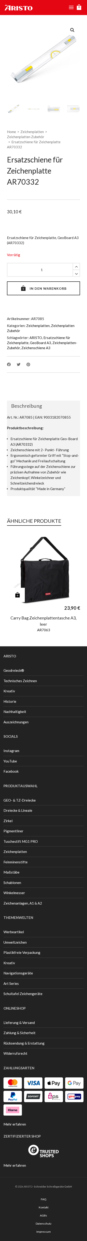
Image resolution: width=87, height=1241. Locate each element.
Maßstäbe (11, 872)
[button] (72, 30)
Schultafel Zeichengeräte (22, 994)
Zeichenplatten (32, 132)
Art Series (11, 983)
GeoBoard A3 (40, 343)
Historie (9, 701)
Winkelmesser (14, 893)
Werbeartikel (13, 932)
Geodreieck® (13, 670)
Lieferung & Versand (19, 1022)
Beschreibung (26, 406)
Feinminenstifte (15, 862)
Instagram (11, 751)
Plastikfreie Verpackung (21, 952)
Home (11, 132)
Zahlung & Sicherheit (19, 1033)
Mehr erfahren (14, 1124)
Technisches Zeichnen (20, 681)
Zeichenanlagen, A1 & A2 (22, 903)
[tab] (24, 406)
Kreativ (9, 691)
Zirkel (8, 821)
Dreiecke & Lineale (17, 810)
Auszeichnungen (16, 722)
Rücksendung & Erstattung (24, 1043)
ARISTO (35, 338)
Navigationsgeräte (18, 973)
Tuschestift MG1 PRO (20, 841)
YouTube (10, 761)
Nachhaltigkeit (14, 711)
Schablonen (12, 882)
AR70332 (24, 444)
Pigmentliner (13, 831)
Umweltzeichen (15, 942)
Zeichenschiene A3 (35, 348)
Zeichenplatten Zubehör (25, 137)
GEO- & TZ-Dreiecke (19, 800)
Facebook (11, 771)
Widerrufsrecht (15, 1053)
